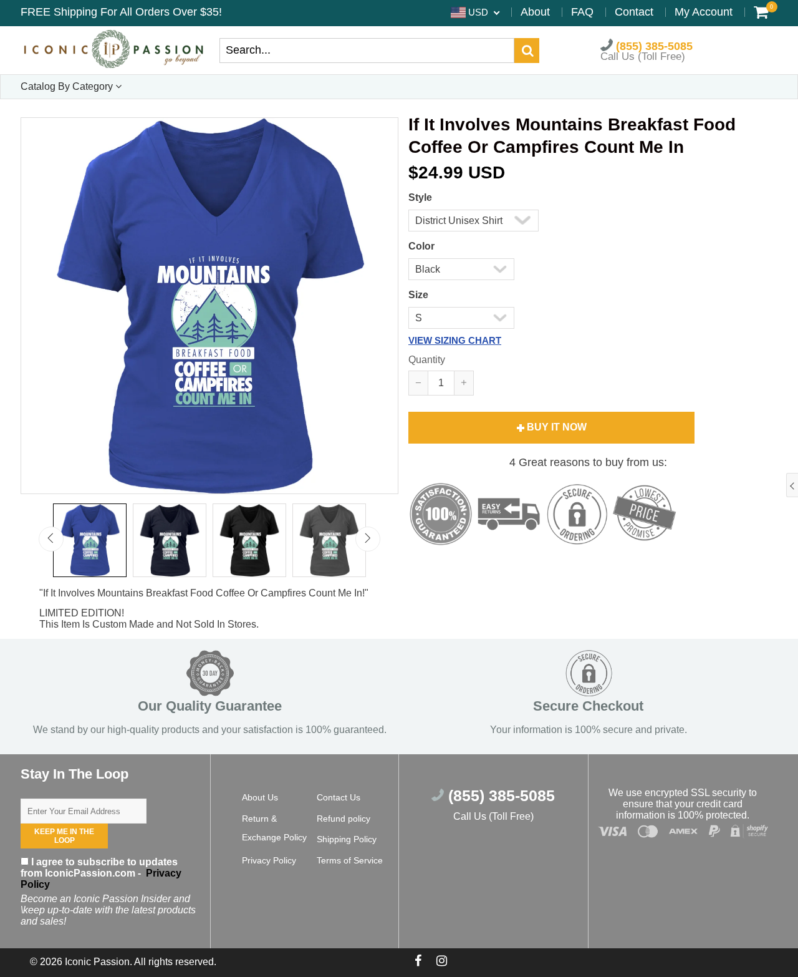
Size (418, 294)
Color (421, 246)
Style (420, 197)
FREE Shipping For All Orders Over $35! (121, 12)
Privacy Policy (269, 860)
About (535, 12)
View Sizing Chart (454, 340)
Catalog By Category (68, 86)
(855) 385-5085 (653, 45)
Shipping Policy (347, 839)
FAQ (582, 12)
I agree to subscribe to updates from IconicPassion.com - (101, 873)
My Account (704, 12)
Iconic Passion (97, 961)
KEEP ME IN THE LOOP (64, 836)
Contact (634, 12)
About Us (260, 797)
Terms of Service (350, 860)
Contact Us (338, 797)
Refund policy (343, 819)
